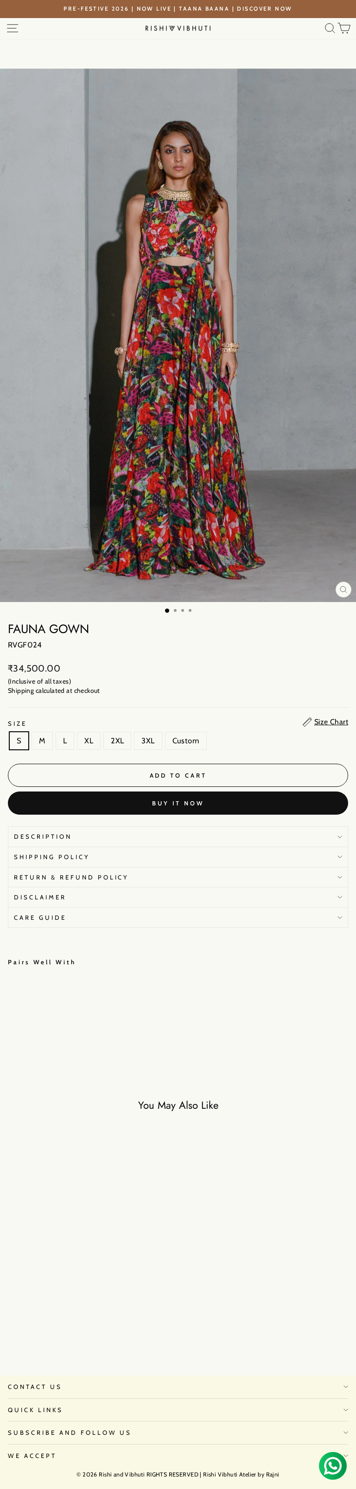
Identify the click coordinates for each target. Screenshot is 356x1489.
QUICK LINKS (35, 1410)
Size (17, 723)
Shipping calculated (36, 690)
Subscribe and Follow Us (70, 1432)
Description (43, 836)
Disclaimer (40, 897)
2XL (117, 740)
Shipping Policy (52, 857)
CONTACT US (35, 1386)
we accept (32, 1455)
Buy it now (178, 803)
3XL (147, 740)
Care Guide (40, 917)
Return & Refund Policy (71, 877)
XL (88, 740)
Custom (185, 740)
